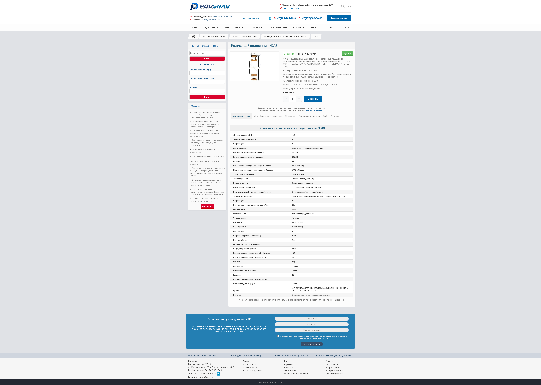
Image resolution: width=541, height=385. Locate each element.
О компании (290, 370)
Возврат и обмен (334, 370)
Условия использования (296, 373)
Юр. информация (334, 373)
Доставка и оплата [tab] (309, 116)
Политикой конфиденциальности (312, 339)
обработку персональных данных (314, 336)
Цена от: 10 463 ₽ (306, 54)
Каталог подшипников (214, 36)
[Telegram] (269, 18)
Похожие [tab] (290, 116)
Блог (286, 361)
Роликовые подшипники (245, 36)
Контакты (289, 367)
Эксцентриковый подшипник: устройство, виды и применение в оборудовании (206, 133)
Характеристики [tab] (241, 116)
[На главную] (193, 36)
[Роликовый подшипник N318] (255, 66)
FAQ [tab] (325, 116)
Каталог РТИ (249, 364)
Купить (347, 53)
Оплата (329, 361)
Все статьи (207, 206)
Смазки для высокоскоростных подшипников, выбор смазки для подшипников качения (205, 182)
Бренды (247, 361)
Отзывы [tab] (335, 116)
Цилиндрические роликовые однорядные (285, 36)
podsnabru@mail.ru (203, 377)
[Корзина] (349, 6)
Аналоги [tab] (277, 116)
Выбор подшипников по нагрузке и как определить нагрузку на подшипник (207, 142)
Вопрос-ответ (332, 367)
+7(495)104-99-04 (286, 18)
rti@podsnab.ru (212, 19)
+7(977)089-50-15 (311, 18)
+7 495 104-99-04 (207, 373)
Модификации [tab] (261, 116)
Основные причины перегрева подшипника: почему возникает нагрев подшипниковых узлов (204, 124)
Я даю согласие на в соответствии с (313, 337)
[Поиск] (343, 6)
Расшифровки (250, 367)
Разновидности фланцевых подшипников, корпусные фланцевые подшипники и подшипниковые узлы (207, 191)
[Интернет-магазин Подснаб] (210, 6)
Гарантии (288, 364)
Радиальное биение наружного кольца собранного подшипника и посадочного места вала (205, 114)
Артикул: (287, 92)
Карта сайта (331, 364)
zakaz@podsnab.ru (222, 16)
